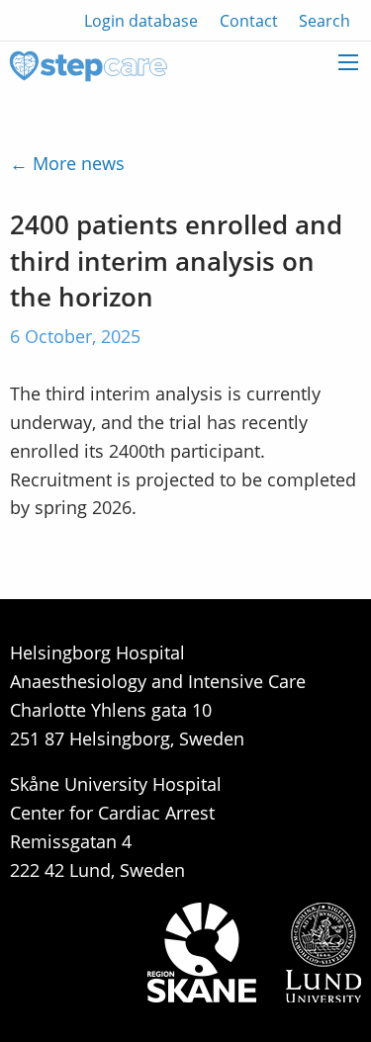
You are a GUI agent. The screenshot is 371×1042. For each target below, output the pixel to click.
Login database (141, 21)
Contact (249, 21)
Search (324, 21)
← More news (67, 163)
